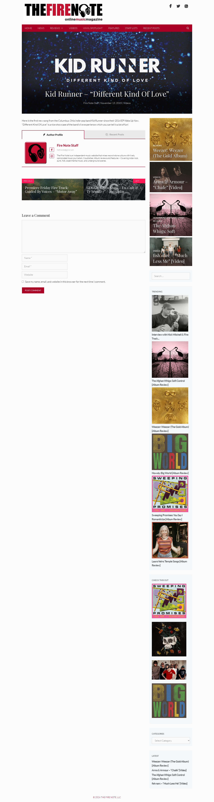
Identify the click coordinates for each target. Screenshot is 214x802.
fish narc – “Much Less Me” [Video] (169, 783)
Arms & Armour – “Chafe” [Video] (169, 770)
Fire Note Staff (67, 145)
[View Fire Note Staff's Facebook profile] (51, 149)
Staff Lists (131, 28)
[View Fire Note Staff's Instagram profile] (51, 156)
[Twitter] (178, 6)
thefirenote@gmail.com (65, 150)
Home (28, 28)
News (41, 28)
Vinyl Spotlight (92, 28)
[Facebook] (170, 6)
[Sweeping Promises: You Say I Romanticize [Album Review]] (169, 616)
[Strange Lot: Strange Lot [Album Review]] (169, 654)
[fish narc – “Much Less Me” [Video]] (171, 264)
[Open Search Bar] (187, 28)
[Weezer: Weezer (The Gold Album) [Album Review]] (171, 158)
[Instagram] (186, 6)
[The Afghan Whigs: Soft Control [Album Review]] (171, 234)
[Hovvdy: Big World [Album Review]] (169, 715)
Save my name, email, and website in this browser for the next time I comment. (65, 281)
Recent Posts (151, 28)
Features (113, 28)
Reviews (55, 28)
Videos (73, 28)
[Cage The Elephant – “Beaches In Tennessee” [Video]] (169, 677)
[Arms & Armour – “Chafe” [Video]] (171, 190)
